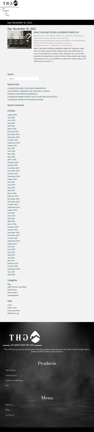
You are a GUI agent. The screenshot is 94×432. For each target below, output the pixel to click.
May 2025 (11, 154)
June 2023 (11, 216)
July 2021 (11, 258)
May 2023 (11, 218)
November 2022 (13, 235)
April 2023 (11, 221)
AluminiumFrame (62, 38)
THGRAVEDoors (67, 45)
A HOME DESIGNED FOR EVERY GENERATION (26, 88)
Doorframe (49, 43)
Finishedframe (58, 43)
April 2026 (11, 126)
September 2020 (13, 269)
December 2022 (13, 233)
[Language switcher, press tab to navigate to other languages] (6, 10)
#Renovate (37, 38)
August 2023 (12, 210)
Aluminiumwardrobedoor (63, 40)
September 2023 (13, 207)
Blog (53, 36)
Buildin (36, 43)
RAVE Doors (60, 36)
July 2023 (11, 213)
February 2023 (12, 227)
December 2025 (13, 134)
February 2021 (12, 263)
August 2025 (12, 146)
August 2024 (12, 179)
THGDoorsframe (55, 45)
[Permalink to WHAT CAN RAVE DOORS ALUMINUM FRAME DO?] (19, 40)
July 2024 (11, 182)
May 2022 (11, 252)
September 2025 (13, 143)
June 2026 (11, 120)
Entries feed (11, 308)
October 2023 (12, 204)
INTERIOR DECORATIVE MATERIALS (22, 94)
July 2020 (11, 272)
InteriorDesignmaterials (41, 45)
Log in (9, 305)
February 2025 (12, 162)
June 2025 (11, 151)
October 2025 (12, 140)
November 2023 (13, 202)
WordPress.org (13, 313)
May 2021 (11, 261)
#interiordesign (78, 36)
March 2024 (11, 193)
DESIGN (42, 43)
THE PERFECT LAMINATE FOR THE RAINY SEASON (28, 91)
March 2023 (11, 224)
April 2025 (11, 157)
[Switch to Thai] (8, 14)
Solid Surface (12, 292)
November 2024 (13, 171)
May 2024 (11, 188)
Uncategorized (12, 295)
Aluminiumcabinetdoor (49, 38)
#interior (69, 36)
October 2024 (12, 174)
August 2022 (12, 244)
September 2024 (13, 176)
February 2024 (12, 196)
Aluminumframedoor (78, 40)
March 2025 (11, 160)
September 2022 (13, 241)
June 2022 (11, 249)
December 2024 (13, 168)
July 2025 (11, 148)
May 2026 (11, 123)
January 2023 (12, 230)
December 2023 (13, 199)
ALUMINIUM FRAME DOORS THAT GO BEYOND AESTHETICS (32, 97)
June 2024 (11, 185)
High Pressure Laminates (16, 287)
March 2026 (11, 129)
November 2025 (13, 137)
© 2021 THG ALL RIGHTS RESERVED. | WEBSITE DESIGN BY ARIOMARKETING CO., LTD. (41, 428)
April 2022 (11, 255)
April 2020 (11, 275)
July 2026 (11, 118)
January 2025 (12, 165)
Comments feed (13, 311)
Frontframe (67, 43)
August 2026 (12, 115)
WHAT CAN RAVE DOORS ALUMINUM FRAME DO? (56, 32)
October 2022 (12, 238)
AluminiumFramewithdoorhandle (44, 40)
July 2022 (11, 247)
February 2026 (12, 131)
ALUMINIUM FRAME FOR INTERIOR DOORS (25, 100)
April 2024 (11, 190)
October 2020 (12, 266)
